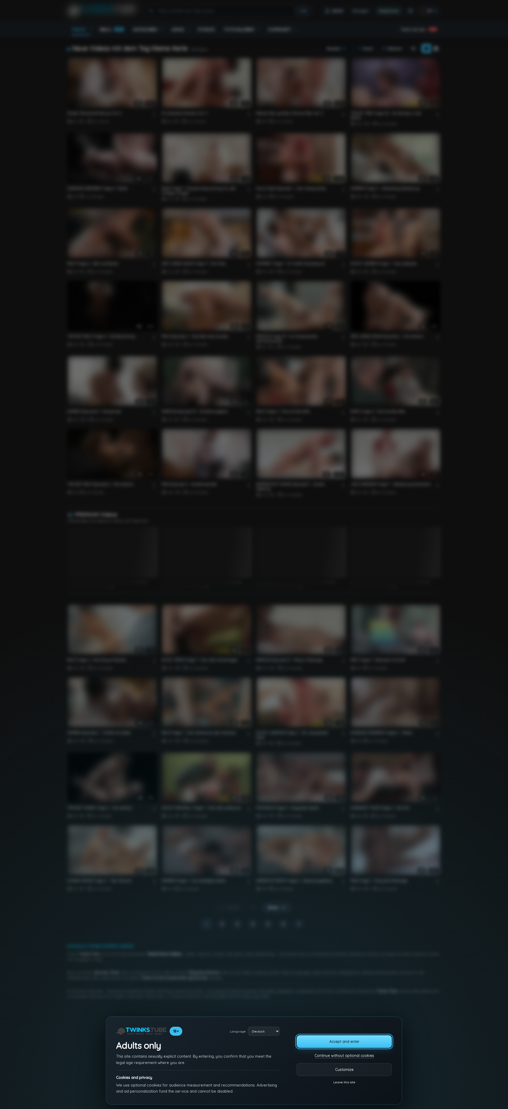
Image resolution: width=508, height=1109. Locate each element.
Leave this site (344, 1082)
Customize (344, 1069)
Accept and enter (344, 1041)
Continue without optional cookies (344, 1055)
